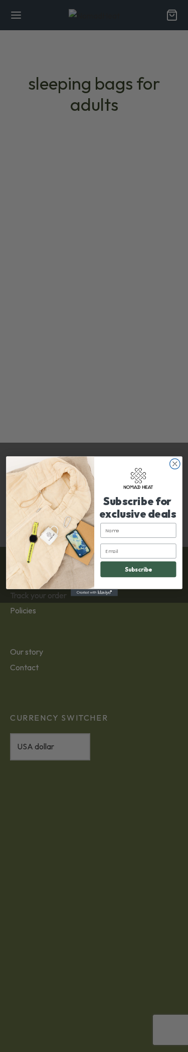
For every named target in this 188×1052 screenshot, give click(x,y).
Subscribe (137, 569)
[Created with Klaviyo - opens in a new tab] (94, 592)
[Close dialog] (174, 463)
